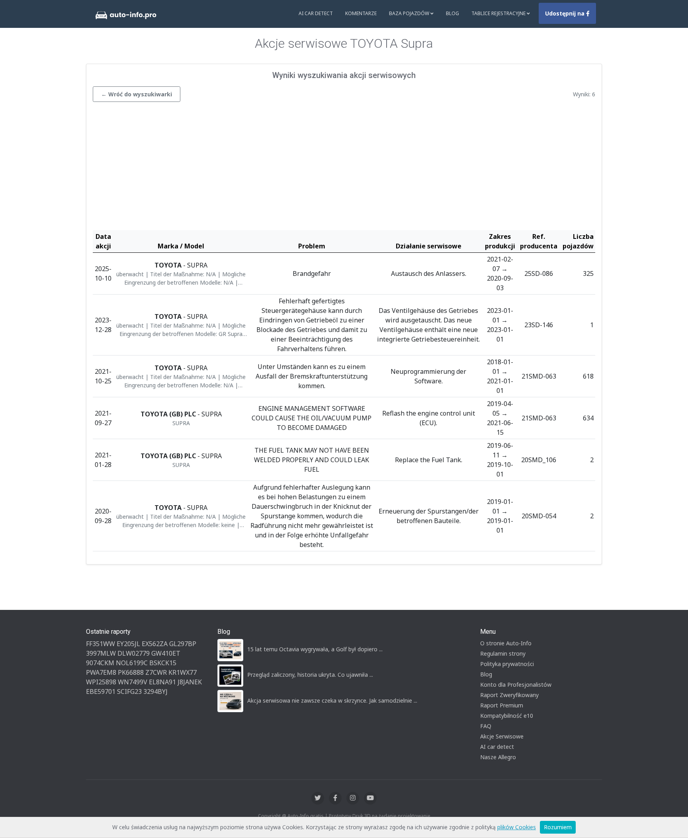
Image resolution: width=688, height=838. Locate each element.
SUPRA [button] (181, 423)
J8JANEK (190, 682)
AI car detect (497, 746)
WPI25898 (101, 682)
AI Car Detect (316, 13)
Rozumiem (558, 827)
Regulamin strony (503, 653)
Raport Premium (501, 705)
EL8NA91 (162, 682)
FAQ (485, 726)
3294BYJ (155, 691)
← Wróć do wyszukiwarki (136, 94)
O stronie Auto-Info (506, 643)
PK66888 (131, 672)
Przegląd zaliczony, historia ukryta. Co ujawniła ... (310, 674)
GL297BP (182, 643)
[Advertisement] (344, 168)
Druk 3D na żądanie (374, 816)
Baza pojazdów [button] (409, 13)
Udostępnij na (565, 13)
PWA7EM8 (101, 672)
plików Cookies (516, 827)
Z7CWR (156, 672)
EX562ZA (155, 643)
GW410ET (165, 653)
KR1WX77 (182, 672)
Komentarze (361, 13)
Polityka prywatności (507, 664)
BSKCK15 (162, 662)
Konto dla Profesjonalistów (515, 684)
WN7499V (132, 682)
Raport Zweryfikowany (509, 695)
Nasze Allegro (498, 757)
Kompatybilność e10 (506, 715)
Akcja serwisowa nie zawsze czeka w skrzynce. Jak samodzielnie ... (332, 700)
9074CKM (100, 662)
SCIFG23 (129, 691)
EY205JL (128, 643)
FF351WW (100, 643)
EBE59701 (100, 691)
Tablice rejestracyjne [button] (499, 13)
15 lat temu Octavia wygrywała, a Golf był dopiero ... (315, 649)
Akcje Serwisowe (502, 736)
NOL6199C (132, 662)
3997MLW (101, 653)
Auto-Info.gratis (305, 816)
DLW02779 (133, 653)
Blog (452, 13)
